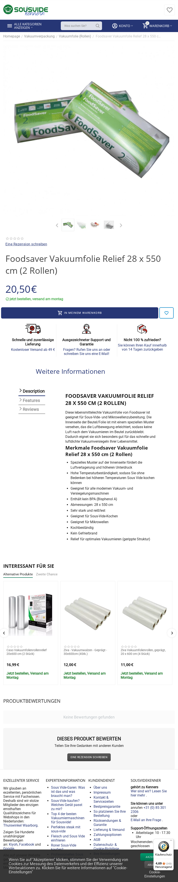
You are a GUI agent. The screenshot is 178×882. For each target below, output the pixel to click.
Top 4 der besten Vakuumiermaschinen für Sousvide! (67, 818)
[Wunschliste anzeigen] (169, 12)
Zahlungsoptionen (108, 835)
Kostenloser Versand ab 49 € (33, 350)
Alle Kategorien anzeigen (28, 25)
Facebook (26, 844)
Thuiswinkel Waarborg (20, 825)
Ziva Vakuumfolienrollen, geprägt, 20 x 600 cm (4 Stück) (143, 651)
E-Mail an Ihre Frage (146, 820)
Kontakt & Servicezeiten (104, 799)
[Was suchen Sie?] (97, 25)
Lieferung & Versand (109, 830)
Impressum (102, 792)
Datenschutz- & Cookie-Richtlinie (106, 847)
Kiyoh (13, 844)
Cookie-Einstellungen (154, 873)
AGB (97, 840)
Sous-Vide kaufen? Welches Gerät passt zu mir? (66, 805)
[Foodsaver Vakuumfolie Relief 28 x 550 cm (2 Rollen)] (89, 130)
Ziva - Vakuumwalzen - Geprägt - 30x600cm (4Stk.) (85, 651)
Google (8, 848)
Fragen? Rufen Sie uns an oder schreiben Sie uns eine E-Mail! (86, 352)
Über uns (100, 787)
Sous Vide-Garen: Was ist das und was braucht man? (68, 791)
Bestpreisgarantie (107, 806)
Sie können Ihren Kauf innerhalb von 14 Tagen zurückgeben (142, 347)
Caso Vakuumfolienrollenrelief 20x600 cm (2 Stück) (27, 651)
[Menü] (171, 841)
